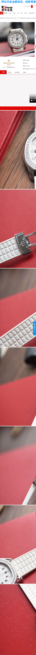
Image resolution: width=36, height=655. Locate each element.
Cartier (10, 13)
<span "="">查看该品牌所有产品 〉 (9, 67)
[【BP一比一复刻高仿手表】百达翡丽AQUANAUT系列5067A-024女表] (17, 39)
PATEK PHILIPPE (13, 18)
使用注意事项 (17, 72)
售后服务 (24, 72)
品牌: (24, 60)
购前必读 (9, 72)
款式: (24, 63)
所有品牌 (5, 13)
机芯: (24, 68)
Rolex (22, 13)
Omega (14, 13)
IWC (18, 13)
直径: (24, 66)
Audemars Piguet (32, 13)
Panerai (25, 13)
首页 (1, 13)
